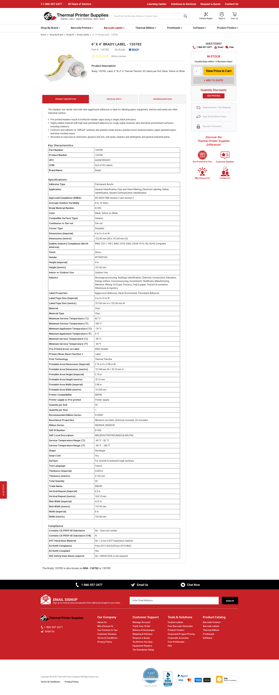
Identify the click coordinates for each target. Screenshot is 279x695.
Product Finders (227, 27)
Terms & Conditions (107, 638)
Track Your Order (141, 626)
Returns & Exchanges (144, 630)
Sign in (222, 18)
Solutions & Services (183, 4)
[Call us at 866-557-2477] (42, 627)
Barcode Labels (113, 27)
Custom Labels (175, 622)
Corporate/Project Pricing (181, 634)
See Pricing (213, 96)
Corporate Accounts (178, 638)
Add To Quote (214, 80)
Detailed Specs (114, 99)
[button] (3, 490)
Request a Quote (210, 4)
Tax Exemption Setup (143, 649)
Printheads (174, 27)
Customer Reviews (106, 634)
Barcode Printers (81, 27)
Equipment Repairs (142, 645)
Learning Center (156, 4)
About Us (102, 622)
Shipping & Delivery (142, 634)
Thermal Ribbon (145, 27)
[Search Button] (185, 16)
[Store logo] (62, 619)
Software (199, 27)
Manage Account (141, 622)
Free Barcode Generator (180, 626)
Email (220, 47)
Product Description (65, 99)
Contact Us (231, 4)
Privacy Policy (104, 642)
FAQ (170, 645)
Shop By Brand (50, 27)
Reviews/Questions (162, 99)
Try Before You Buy (142, 642)
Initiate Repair (206, 18)
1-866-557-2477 (204, 47)
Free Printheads (176, 642)
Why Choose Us (105, 626)
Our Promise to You (107, 630)
